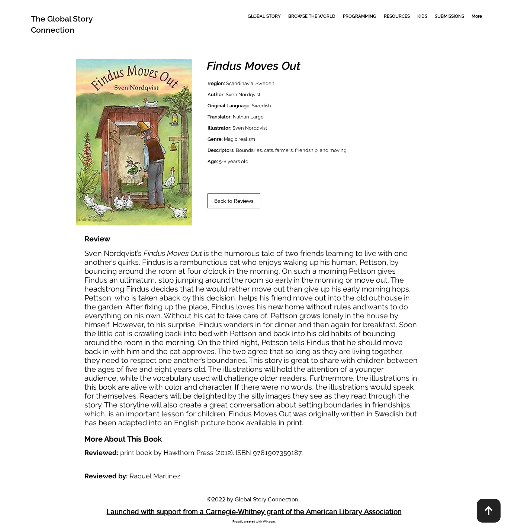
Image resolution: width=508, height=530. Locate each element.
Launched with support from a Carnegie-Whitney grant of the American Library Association (254, 511)
